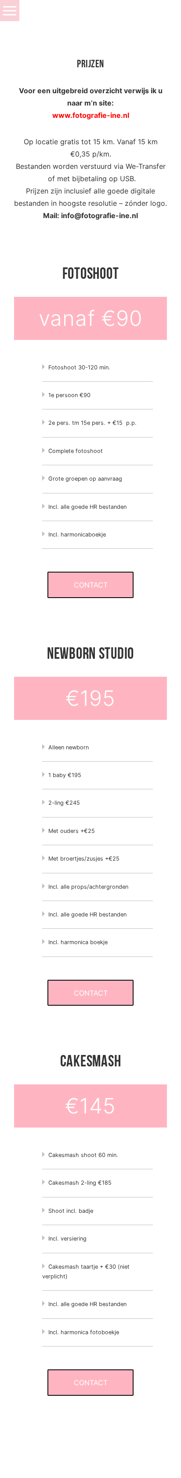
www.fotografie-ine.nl (90, 115)
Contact (91, 584)
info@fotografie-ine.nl (99, 215)
